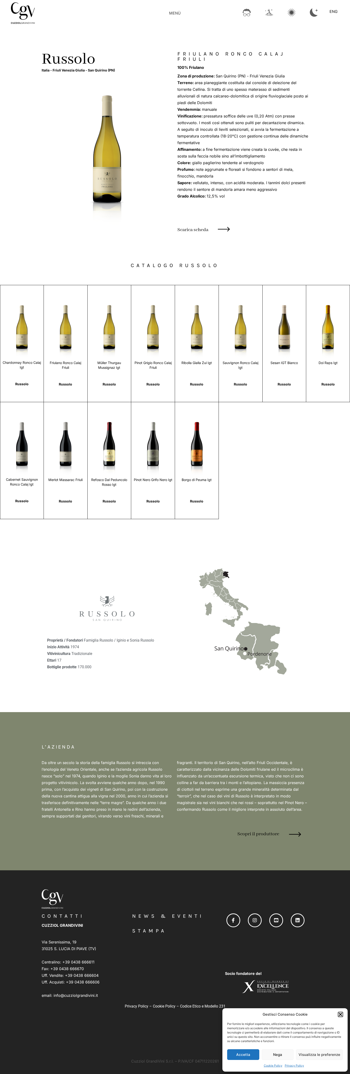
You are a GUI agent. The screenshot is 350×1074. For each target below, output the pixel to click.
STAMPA (149, 931)
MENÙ (175, 13)
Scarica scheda (192, 230)
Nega (277, 1054)
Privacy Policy (294, 1065)
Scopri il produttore (258, 834)
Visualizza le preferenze (319, 1054)
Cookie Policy (273, 1065)
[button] (340, 1014)
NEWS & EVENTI (168, 916)
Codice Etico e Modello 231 (202, 1006)
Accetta (243, 1054)
